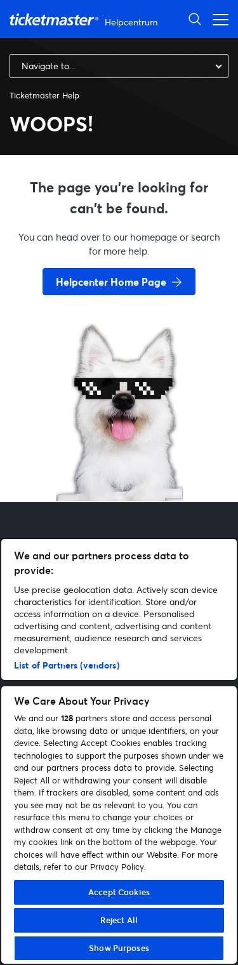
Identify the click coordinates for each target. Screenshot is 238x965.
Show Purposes (119, 948)
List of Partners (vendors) (66, 665)
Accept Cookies (119, 892)
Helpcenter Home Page (111, 281)
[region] (119, 751)
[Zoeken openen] (195, 19)
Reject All (119, 920)
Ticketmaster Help (44, 95)
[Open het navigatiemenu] (217, 19)
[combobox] (119, 66)
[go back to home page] (119, 455)
